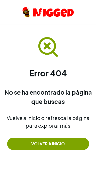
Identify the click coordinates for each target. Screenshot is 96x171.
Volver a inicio (48, 143)
